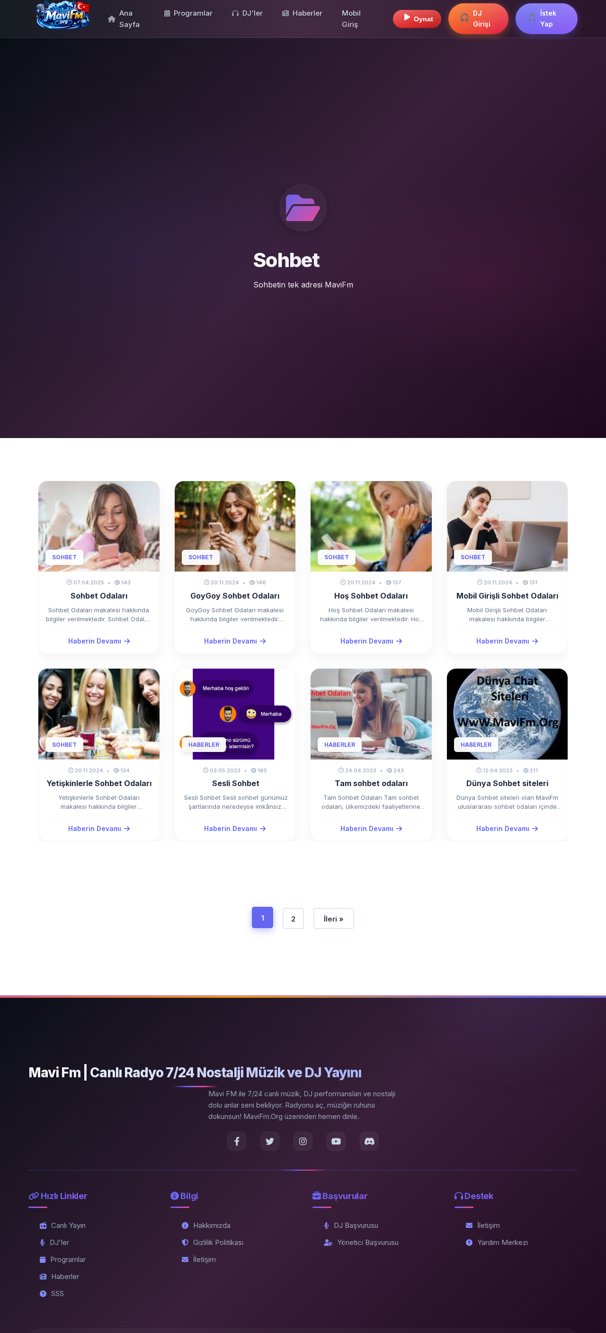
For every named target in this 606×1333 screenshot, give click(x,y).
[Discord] (369, 1141)
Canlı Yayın (68, 1225)
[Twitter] (269, 1141)
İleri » (334, 918)
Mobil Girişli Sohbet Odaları (507, 595)
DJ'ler (252, 13)
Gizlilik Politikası (218, 1242)
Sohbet (64, 557)
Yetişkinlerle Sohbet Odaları (99, 783)
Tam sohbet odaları (371, 783)
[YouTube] (336, 1141)
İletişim (204, 1259)
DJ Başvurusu (356, 1225)
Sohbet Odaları (99, 595)
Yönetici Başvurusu (368, 1242)
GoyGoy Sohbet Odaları (234, 595)
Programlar (193, 13)
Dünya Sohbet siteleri (507, 783)
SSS (57, 1293)
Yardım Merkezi (502, 1242)
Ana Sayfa (129, 19)
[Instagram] (303, 1141)
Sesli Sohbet (234, 783)
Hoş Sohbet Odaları (371, 595)
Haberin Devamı (94, 641)
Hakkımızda (212, 1225)
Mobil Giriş (351, 19)
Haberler (307, 13)
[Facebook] (236, 1141)
